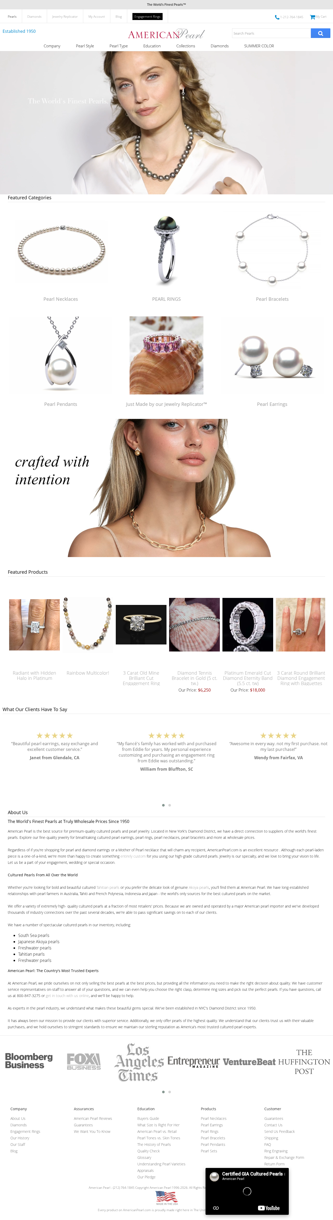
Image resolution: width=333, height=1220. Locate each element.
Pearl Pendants (60, 404)
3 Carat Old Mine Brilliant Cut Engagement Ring (141, 678)
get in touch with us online (67, 995)
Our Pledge (146, 1176)
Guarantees (83, 1124)
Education (152, 45)
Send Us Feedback (279, 1131)
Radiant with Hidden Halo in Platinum (34, 675)
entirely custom (133, 856)
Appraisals (145, 1170)
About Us (17, 1118)
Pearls (12, 16)
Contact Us (273, 1124)
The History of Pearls (154, 1144)
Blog (119, 16)
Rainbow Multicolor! (88, 673)
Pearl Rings (210, 1131)
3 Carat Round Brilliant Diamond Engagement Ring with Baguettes (301, 678)
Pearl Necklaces (60, 299)
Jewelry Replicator (65, 16)
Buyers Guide (148, 1118)
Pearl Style (85, 45)
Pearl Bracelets (272, 299)
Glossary (144, 1157)
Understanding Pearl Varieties (161, 1163)
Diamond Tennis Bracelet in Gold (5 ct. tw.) (194, 678)
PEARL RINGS (166, 299)
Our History (19, 1137)
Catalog (270, 1170)
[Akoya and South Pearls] (166, 555)
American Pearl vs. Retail (157, 1131)
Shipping (271, 1137)
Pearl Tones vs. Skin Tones (158, 1137)
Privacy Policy (274, 1176)
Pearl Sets (209, 1150)
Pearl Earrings (272, 404)
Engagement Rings (148, 16)
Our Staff (17, 1144)
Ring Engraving (275, 1150)
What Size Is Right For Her (158, 1124)
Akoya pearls (199, 887)
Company (52, 45)
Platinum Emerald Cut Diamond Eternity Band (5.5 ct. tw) (248, 678)
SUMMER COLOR (259, 45)
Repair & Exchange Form (284, 1157)
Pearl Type (119, 45)
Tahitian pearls (108, 887)
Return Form (274, 1163)
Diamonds (34, 16)
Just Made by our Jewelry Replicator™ (166, 404)
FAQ (267, 1144)
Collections (185, 45)
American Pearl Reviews (93, 1118)
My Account (96, 16)
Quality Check (148, 1150)
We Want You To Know (92, 1131)
